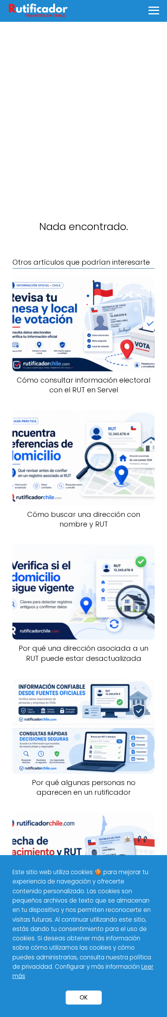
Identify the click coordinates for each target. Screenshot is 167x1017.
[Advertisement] (83, 109)
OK (84, 997)
